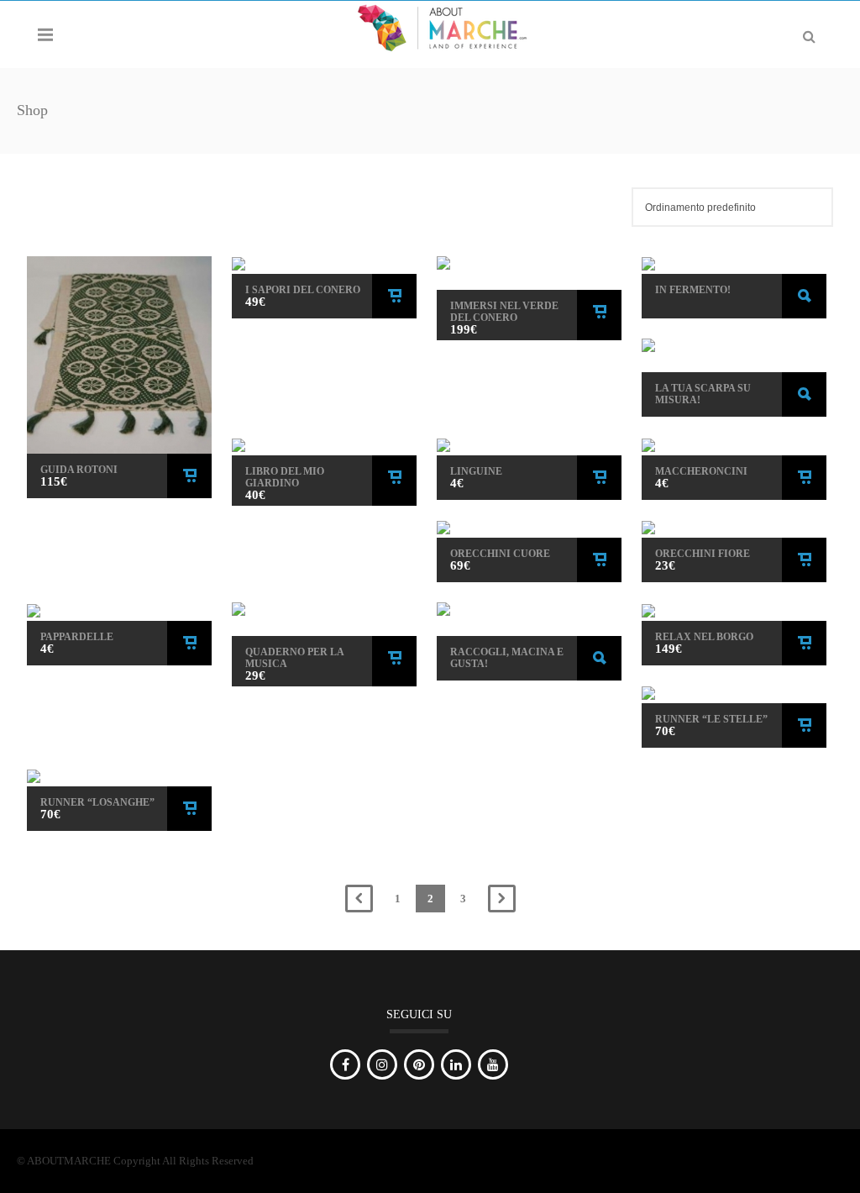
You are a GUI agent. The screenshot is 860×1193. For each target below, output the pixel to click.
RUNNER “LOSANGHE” (97, 802)
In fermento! (693, 290)
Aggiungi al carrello (189, 476)
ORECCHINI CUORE (500, 554)
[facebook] (345, 1064)
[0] (324, 265)
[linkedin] (456, 1064)
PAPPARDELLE (76, 637)
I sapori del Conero (302, 290)
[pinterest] (419, 1064)
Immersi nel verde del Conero (504, 311)
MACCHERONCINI (701, 471)
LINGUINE (476, 471)
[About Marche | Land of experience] (442, 26)
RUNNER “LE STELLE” (711, 719)
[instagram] (382, 1064)
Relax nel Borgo (704, 637)
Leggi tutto (804, 296)
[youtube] (493, 1064)
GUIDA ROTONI (79, 470)
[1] (734, 446)
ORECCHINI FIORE (702, 554)
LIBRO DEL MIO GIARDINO (284, 477)
